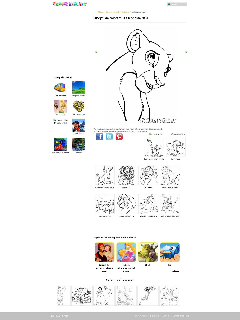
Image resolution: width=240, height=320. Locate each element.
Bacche (79, 153)
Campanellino (60, 115)
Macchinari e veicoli (62, 10)
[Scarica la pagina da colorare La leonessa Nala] (178, 134)
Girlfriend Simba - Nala (104, 188)
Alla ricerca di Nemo (60, 153)
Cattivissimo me (78, 115)
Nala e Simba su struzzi (170, 216)
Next (182, 296)
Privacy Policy (140, 316)
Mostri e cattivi (60, 123)
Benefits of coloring (181, 316)
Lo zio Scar (175, 159)
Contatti (166, 316)
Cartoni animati (60, 30)
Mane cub (126, 188)
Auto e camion (60, 96)
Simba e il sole (105, 216)
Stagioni (57, 41)
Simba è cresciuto (126, 216)
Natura (57, 66)
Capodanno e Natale (62, 56)
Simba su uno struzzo (148, 216)
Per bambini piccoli (61, 51)
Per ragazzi (58, 46)
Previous (55, 296)
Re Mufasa (148, 188)
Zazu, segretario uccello (154, 159)
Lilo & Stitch (79, 134)
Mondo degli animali (62, 25)
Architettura (59, 20)
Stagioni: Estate (78, 96)
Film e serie (58, 61)
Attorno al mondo (61, 15)
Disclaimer (154, 316)
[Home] (70, 4)
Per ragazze (59, 36)
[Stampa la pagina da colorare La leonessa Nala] (156, 134)
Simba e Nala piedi (170, 188)
